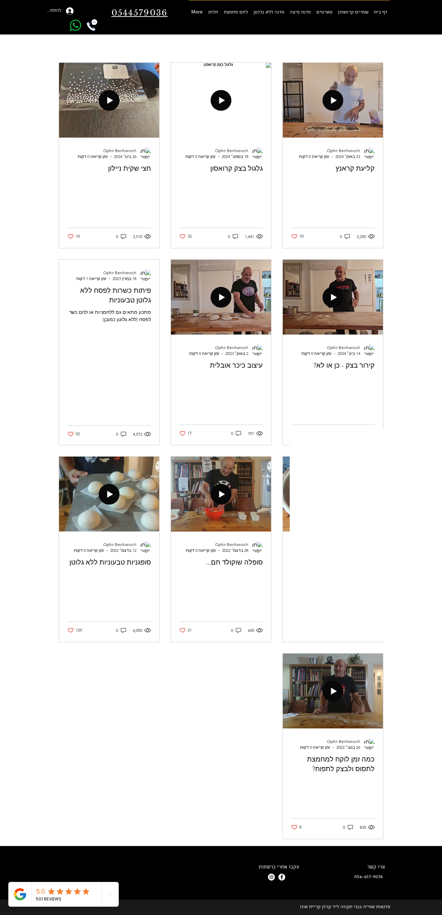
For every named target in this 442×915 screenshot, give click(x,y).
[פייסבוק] (281, 877)
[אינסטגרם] (271, 877)
